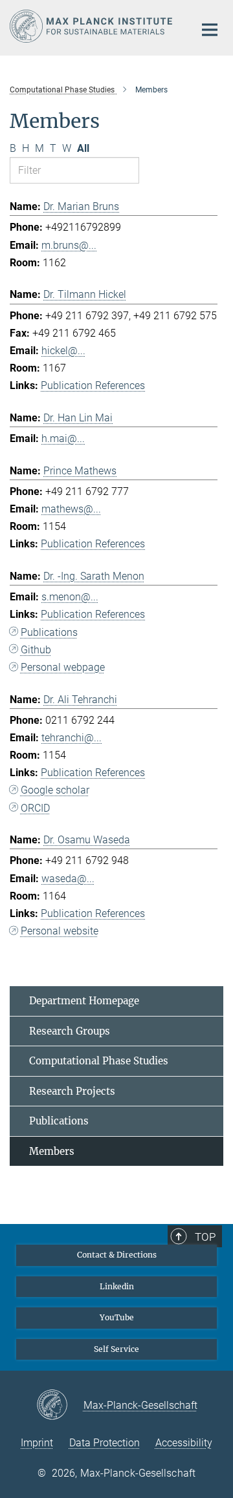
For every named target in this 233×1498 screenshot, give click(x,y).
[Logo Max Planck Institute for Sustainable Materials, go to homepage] (92, 26)
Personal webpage (63, 667)
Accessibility (183, 1443)
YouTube (117, 1317)
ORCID (35, 808)
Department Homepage (84, 1001)
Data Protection (104, 1443)
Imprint (37, 1443)
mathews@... (71, 509)
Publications (49, 632)
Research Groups (69, 1031)
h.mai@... (63, 438)
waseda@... (67, 878)
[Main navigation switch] (210, 30)
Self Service (116, 1349)
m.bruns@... (68, 245)
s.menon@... (69, 597)
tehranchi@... (71, 738)
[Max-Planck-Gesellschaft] (59, 1405)
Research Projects (72, 1091)
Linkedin (117, 1286)
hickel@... (63, 350)
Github (36, 650)
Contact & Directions (117, 1255)
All (83, 148)
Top (205, 1236)
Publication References (93, 385)
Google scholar (55, 790)
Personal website (59, 931)
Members (51, 1151)
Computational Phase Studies (98, 1061)
